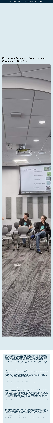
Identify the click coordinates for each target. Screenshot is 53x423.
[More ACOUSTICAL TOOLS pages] (32, 1)
